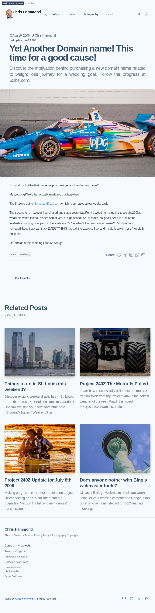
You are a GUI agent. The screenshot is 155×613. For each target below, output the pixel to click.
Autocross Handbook (16, 556)
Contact (71, 14)
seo (13, 254)
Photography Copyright (65, 535)
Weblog (25, 254)
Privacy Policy (41, 535)
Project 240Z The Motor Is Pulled (114, 383)
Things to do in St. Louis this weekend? (35, 386)
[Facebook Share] (125, 255)
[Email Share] (143, 255)
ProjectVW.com (13, 576)
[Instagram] (131, 598)
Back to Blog (23, 278)
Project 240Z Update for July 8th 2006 (38, 482)
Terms (28, 535)
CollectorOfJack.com (16, 561)
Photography (90, 14)
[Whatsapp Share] (137, 255)
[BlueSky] (124, 598)
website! (29, 3)
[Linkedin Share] (131, 255)
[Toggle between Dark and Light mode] (139, 14)
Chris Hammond (45, 35)
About (56, 14)
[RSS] (146, 598)
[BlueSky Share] (119, 255)
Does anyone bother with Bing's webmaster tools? (113, 482)
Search (109, 14)
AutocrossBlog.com (15, 551)
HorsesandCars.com (47, 203)
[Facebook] (139, 598)
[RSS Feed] (146, 14)
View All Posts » (15, 315)
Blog (44, 14)
